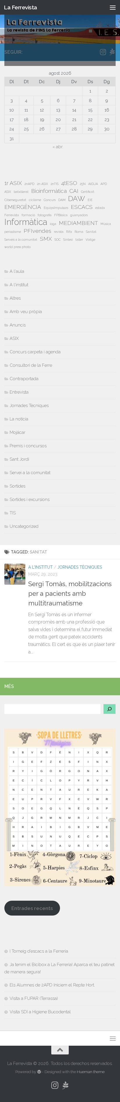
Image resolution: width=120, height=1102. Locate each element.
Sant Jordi (19, 459)
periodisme (12, 231)
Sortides (17, 486)
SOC (57, 239)
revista (58, 231)
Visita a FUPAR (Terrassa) (34, 998)
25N (83, 184)
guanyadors (79, 215)
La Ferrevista (20, 7)
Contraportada (24, 378)
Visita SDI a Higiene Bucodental (40, 1011)
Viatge (90, 239)
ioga (53, 224)
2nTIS (55, 184)
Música (105, 224)
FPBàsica (61, 215)
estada (100, 207)
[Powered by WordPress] (39, 1072)
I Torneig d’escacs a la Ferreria (39, 951)
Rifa (69, 231)
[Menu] (112, 7)
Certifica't (87, 191)
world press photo (17, 247)
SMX (46, 238)
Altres (15, 298)
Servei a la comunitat (30, 472)
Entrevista (19, 392)
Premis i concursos (28, 445)
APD (103, 184)
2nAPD (29, 184)
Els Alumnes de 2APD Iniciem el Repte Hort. (52, 985)
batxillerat (21, 191)
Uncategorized (24, 526)
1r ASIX (13, 183)
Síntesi (68, 239)
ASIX (7, 191)
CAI (73, 191)
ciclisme (35, 200)
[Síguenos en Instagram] (55, 1085)
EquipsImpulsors (56, 207)
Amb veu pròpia (26, 311)
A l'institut (40, 567)
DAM (62, 200)
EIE (90, 200)
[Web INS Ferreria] (65, 1085)
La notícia (19, 419)
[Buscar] (109, 709)
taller (79, 239)
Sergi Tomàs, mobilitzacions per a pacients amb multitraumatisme (70, 593)
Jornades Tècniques (79, 567)
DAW (76, 198)
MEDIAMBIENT (78, 223)
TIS (13, 513)
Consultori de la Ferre (31, 365)
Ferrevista (11, 215)
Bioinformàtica (49, 191)
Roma (79, 231)
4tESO (69, 183)
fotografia (45, 215)
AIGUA (93, 184)
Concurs (50, 200)
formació (28, 215)
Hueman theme (91, 1072)
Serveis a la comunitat (20, 239)
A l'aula (17, 271)
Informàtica (25, 222)
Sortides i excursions (30, 499)
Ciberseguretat (15, 200)
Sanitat (91, 231)
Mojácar (17, 432)
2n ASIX (42, 184)
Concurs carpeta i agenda (35, 351)
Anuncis (18, 325)
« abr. (57, 146)
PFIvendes (37, 231)
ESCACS (82, 207)
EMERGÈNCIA (22, 207)
